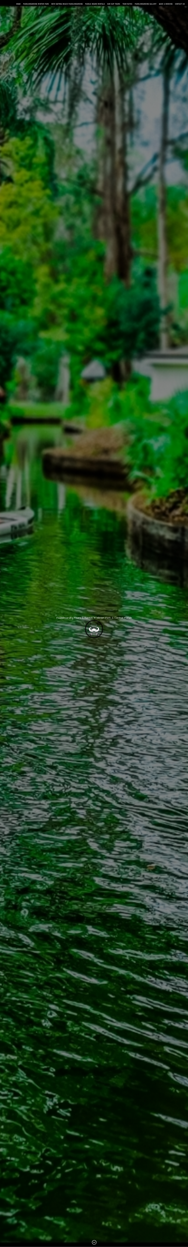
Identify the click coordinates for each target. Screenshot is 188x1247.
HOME (18, 4)
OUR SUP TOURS (113, 4)
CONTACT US (180, 4)
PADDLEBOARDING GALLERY (146, 4)
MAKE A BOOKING (166, 4)
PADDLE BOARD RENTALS (95, 4)
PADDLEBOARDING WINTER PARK (36, 4)
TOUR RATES (127, 4)
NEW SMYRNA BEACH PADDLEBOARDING (67, 4)
